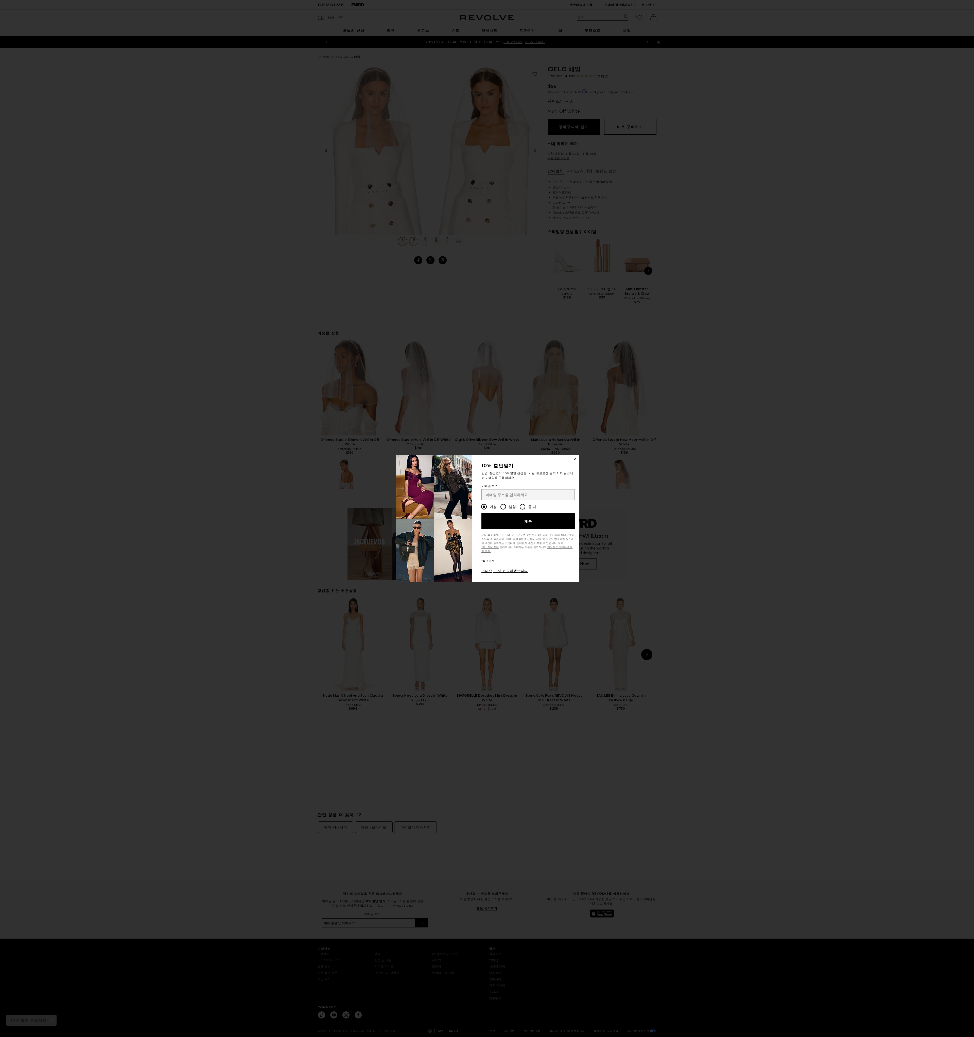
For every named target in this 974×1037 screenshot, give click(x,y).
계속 (528, 521)
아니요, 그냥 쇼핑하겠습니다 (504, 571)
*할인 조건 (487, 561)
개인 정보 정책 (490, 547)
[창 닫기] (575, 459)
